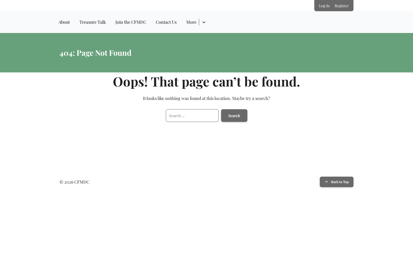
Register (342, 5)
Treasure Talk (92, 22)
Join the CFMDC (130, 22)
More (191, 22)
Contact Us (166, 22)
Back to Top (340, 182)
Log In (324, 5)
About (64, 22)
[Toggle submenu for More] (204, 22)
